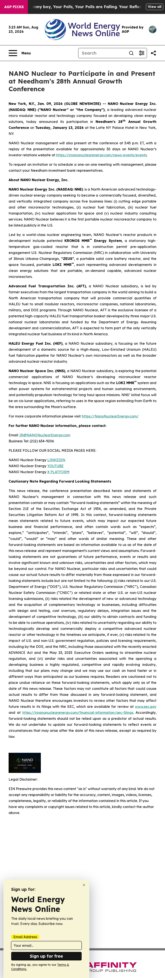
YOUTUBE (55, 466)
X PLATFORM (58, 472)
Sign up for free (46, 956)
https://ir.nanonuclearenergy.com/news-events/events (101, 155)
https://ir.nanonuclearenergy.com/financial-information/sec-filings (77, 712)
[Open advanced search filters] (141, 53)
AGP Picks (14, 7)
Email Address (25, 937)
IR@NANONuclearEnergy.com (44, 435)
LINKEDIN (56, 460)
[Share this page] (153, 53)
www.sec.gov (145, 706)
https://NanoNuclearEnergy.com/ (110, 416)
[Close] (84, 885)
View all (154, 6)
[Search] (131, 53)
